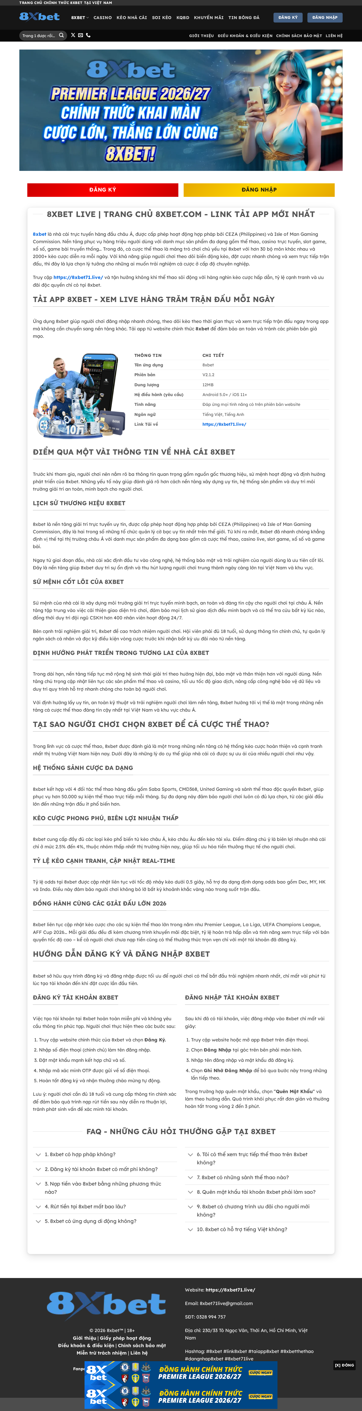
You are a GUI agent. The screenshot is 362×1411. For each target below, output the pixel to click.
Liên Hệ (334, 35)
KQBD (182, 17)
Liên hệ (139, 1353)
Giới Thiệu (201, 35)
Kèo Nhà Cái (132, 17)
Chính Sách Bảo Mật (299, 35)
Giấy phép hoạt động (125, 1338)
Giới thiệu (84, 1338)
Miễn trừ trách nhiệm (102, 1353)
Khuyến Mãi (209, 17)
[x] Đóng (344, 1365)
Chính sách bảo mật (142, 1345)
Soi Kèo (162, 17)
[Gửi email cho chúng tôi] (80, 35)
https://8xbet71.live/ (78, 277)
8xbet (78, 17)
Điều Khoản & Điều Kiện (245, 35)
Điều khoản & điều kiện (86, 1345)
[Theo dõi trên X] (73, 35)
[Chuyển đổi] (38, 1155)
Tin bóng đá (244, 17)
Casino (103, 17)
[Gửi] (61, 36)
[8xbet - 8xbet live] (41, 17)
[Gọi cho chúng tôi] (88, 35)
